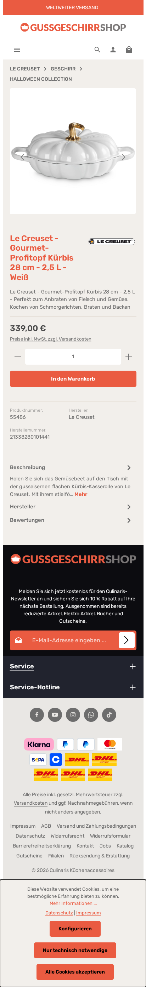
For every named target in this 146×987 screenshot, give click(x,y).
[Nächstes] (123, 157)
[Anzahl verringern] (17, 356)
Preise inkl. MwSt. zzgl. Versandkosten (50, 339)
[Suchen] (97, 49)
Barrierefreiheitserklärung (42, 846)
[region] (73, 157)
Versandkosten (30, 803)
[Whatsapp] (91, 715)
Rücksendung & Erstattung (99, 856)
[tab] (71, 480)
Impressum (22, 826)
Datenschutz (30, 836)
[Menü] (17, 49)
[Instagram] (73, 715)
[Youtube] (55, 715)
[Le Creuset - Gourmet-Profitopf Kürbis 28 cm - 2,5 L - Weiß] (73, 151)
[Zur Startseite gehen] (73, 27)
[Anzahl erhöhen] (128, 356)
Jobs (105, 846)
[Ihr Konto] (113, 49)
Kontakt (85, 846)
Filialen (56, 856)
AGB (46, 826)
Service (22, 666)
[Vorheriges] (23, 157)
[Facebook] (37, 715)
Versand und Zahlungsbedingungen (96, 826)
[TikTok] (109, 715)
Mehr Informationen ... (73, 903)
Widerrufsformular (110, 836)
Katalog (125, 846)
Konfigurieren (75, 929)
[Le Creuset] (111, 242)
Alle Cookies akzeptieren (75, 972)
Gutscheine (29, 856)
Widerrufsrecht (67, 836)
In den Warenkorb (73, 379)
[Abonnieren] (127, 640)
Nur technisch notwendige (75, 950)
